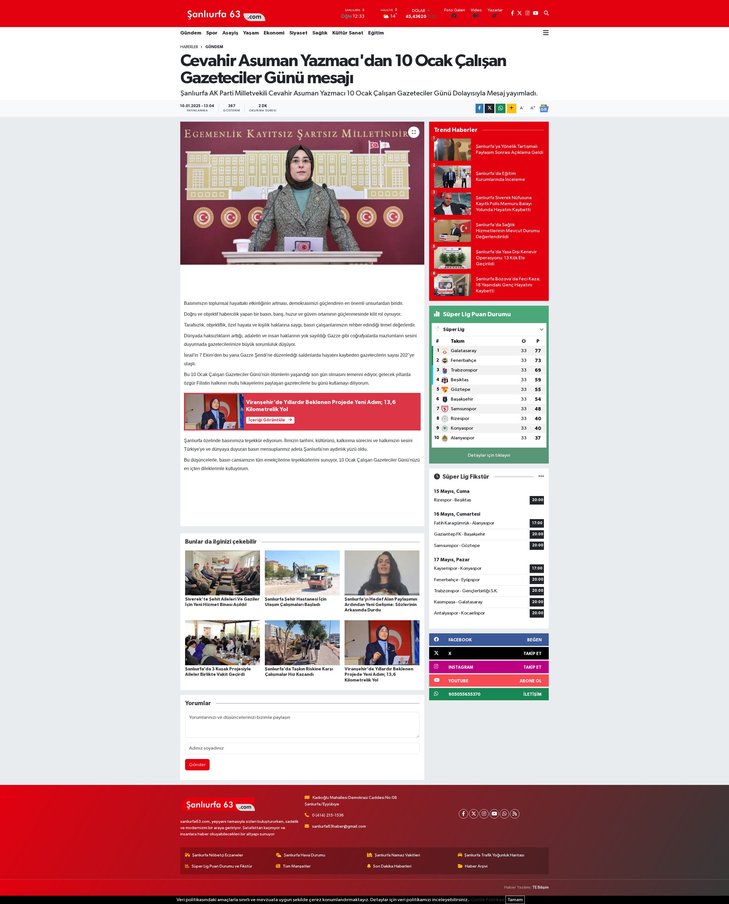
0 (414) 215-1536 (328, 815)
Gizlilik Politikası (488, 899)
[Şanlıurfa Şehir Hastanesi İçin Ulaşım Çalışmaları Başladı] (302, 572)
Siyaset (298, 33)
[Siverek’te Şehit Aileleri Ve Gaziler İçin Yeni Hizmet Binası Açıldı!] (222, 572)
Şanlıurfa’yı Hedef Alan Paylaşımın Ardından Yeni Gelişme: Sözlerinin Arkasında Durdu (381, 604)
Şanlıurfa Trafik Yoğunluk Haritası (494, 855)
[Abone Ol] (544, 109)
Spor (212, 33)
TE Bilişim (540, 887)
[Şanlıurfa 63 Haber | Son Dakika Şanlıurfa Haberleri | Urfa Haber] (223, 13)
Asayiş (230, 33)
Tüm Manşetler (297, 866)
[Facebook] (463, 814)
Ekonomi (274, 33)
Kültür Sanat (347, 33)
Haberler (189, 47)
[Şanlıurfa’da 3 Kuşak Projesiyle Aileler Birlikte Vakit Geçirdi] (222, 642)
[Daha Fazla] (511, 108)
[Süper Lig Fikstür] (541, 476)
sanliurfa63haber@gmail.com (339, 826)
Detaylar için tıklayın (489, 455)
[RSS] (514, 814)
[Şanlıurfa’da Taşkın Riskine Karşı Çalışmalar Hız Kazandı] (302, 642)
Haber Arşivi (476, 866)
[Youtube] (494, 814)
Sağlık (319, 33)
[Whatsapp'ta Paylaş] (500, 108)
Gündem (190, 33)
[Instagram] (484, 814)
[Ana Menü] (546, 33)
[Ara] (546, 13)
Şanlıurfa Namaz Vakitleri (397, 855)
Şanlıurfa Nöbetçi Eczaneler (217, 855)
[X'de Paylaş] (489, 108)
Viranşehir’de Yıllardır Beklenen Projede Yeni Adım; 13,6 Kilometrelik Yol (379, 674)
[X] (473, 814)
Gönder (197, 764)
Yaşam (251, 33)
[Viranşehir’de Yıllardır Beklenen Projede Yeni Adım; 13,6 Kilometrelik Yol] (382, 642)
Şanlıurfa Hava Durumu (304, 855)
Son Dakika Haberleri (392, 866)
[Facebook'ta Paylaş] (480, 108)
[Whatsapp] (504, 814)
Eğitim (376, 33)
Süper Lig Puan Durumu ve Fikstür (222, 866)
